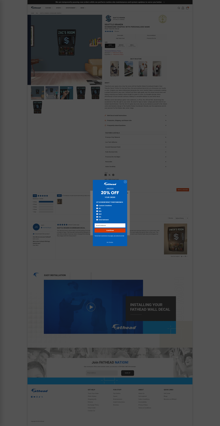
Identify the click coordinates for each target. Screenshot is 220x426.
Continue (110, 230)
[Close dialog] (125, 182)
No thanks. (110, 242)
